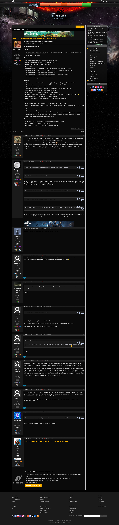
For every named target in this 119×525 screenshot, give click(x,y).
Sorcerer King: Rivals (44, 512)
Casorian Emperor (17, 370)
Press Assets (72, 506)
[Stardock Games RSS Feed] (102, 89)
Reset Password (101, 504)
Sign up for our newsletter (75, 515)
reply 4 (37, 340)
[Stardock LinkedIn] (99, 89)
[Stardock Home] (13, 1)
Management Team (73, 501)
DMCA (64, 522)
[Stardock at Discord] (94, 89)
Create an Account (101, 501)
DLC (58, 5)
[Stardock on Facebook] (93, 87)
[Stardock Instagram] (100, 87)
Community (28, 1)
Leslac (17, 398)
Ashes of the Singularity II (45, 497)
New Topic (80, 27)
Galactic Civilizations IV (37, 38)
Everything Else (20, 38)
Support (42, 1)
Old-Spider (17, 170)
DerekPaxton (17, 49)
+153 (17, 176)
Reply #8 (26, 360)
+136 (17, 427)
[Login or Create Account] (101, 1)
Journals (52, 5)
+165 (18, 455)
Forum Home (17, 29)
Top (83, 135)
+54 (17, 352)
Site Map (68, 522)
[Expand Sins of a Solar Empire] (87, 48)
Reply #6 (26, 306)
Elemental (42, 499)
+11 (17, 323)
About (70, 497)
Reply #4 (26, 255)
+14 (17, 299)
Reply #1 (26, 135)
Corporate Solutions (16, 499)
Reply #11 (27, 438)
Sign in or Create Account (33, 485)
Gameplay (44, 5)
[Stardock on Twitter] (91, 87)
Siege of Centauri (43, 510)
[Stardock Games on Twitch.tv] (98, 87)
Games (22, 1)
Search (23, 29)
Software (18, 1)
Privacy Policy (51, 522)
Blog (38, 1)
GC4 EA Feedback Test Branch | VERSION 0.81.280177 (46, 441)
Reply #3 (26, 228)
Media (70, 5)
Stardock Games (27, 38)
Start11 (13, 501)
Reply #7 (26, 334)
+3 (17, 407)
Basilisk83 (17, 144)
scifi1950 (17, 236)
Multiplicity (14, 506)
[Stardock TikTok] (97, 89)
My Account (100, 499)
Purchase (86, 5)
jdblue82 (17, 290)
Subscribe (103, 516)
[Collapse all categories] (106, 48)
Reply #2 (26, 161)
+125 (17, 243)
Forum (64, 5)
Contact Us (71, 510)
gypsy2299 (17, 263)
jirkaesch (17, 315)
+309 (17, 58)
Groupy (13, 508)
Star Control (42, 504)
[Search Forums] (106, 1)
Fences (13, 503)
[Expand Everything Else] (87, 80)
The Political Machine (44, 506)
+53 (17, 153)
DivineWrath (17, 420)
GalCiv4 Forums (42, 43)
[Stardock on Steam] (103, 87)
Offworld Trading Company (45, 508)
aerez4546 (17, 343)
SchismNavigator (17, 447)
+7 (17, 380)
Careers (71, 503)
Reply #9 (26, 389)
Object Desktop (15, 497)
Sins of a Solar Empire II (44, 503)
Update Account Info (102, 506)
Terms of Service (58, 522)
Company (72, 495)
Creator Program (72, 508)
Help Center (100, 497)
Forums (71, 512)
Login (27, 29)
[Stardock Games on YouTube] (95, 87)
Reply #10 (26, 412)
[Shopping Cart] (104, 1)
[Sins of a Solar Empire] (59, 14)
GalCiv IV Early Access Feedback (49, 38)
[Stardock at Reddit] (92, 89)
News (34, 1)
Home (14, 38)
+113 (17, 270)
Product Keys (100, 503)
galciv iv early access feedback (77, 128)
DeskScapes (14, 504)
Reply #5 (26, 282)
